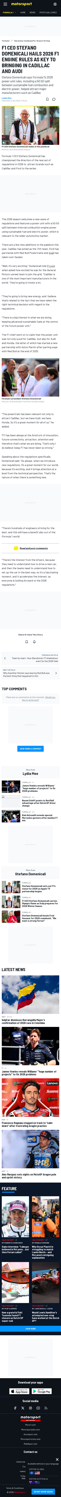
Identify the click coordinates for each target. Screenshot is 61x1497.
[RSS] (46, 1408)
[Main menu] (5, 4)
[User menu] (55, 4)
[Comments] (54, 99)
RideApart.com (30, 1443)
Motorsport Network (24, 1492)
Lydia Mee (6, 98)
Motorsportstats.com (30, 1439)
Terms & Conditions (15, 1488)
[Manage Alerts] (34, 642)
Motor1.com (30, 1424)
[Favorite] (47, 99)
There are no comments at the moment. (30, 698)
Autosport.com (30, 1434)
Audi (51, 252)
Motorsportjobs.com (30, 1429)
